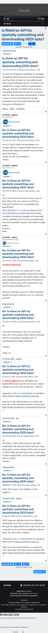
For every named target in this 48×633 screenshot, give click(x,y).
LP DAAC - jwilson (10, 115)
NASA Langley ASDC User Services (28, 593)
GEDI (12, 109)
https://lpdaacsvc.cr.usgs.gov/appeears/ (21, 210)
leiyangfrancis (8, 304)
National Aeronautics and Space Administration (24, 595)
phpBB (17, 602)
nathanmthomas (9, 51)
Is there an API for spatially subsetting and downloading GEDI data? (23, 34)
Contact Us (24, 600)
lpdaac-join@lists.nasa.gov (27, 396)
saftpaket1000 (8, 467)
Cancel (15, 632)
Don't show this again (10, 29)
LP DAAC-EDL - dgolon (12, 359)
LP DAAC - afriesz (9, 237)
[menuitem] (21, 585)
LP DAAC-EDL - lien (10, 418)
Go (23, 632)
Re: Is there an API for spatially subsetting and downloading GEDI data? (18, 133)
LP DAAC (20, 109)
